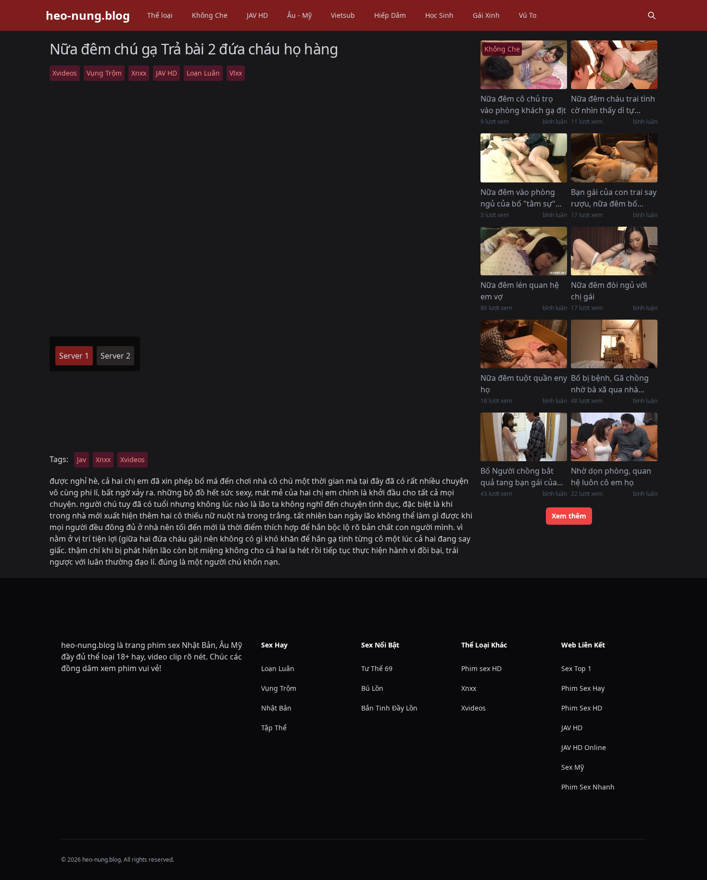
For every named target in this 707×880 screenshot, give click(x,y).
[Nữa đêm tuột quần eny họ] (523, 344)
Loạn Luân (203, 73)
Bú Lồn (372, 688)
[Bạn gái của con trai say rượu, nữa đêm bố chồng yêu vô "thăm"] (614, 157)
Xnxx (138, 73)
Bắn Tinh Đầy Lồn (389, 707)
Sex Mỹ (572, 767)
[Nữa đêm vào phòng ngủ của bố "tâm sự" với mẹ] (523, 157)
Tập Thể (274, 727)
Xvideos (64, 73)
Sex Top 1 (576, 668)
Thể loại (160, 15)
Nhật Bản (276, 707)
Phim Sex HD (581, 707)
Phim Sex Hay (583, 688)
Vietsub (343, 15)
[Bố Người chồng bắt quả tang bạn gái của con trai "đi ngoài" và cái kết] (523, 437)
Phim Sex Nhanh (588, 786)
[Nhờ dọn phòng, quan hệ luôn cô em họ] (614, 437)
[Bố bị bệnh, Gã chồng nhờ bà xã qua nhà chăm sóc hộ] (614, 344)
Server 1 (74, 355)
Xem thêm (569, 515)
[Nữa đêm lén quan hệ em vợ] (523, 251)
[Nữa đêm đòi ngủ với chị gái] (614, 251)
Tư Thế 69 (376, 668)
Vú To (527, 15)
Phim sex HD (481, 668)
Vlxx (235, 73)
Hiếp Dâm (390, 15)
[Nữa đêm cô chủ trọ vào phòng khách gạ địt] (523, 64)
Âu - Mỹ (299, 15)
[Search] (651, 15)
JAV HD (257, 15)
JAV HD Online (583, 747)
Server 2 (115, 355)
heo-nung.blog (88, 15)
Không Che (209, 15)
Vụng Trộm (104, 73)
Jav (81, 459)
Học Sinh (439, 15)
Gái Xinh (486, 15)
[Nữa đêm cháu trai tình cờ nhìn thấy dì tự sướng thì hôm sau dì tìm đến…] (614, 64)
